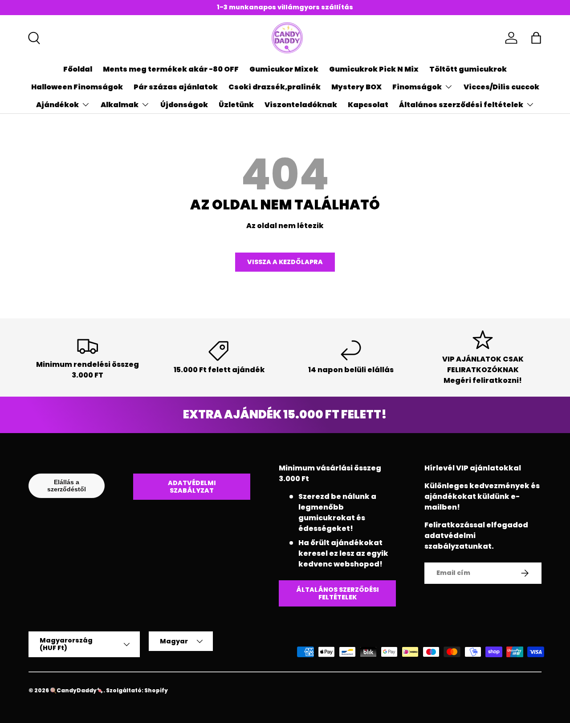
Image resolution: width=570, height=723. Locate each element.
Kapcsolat (368, 105)
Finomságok (417, 87)
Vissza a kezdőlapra (285, 261)
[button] (536, 38)
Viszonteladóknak (301, 105)
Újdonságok (184, 105)
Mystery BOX (356, 87)
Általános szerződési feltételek (461, 105)
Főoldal (77, 69)
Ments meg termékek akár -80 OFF (171, 69)
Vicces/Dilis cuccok (501, 87)
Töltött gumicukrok (468, 69)
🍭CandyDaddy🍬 (76, 690)
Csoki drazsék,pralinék (274, 87)
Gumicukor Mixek (283, 69)
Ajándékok (57, 105)
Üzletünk (236, 105)
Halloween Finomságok (77, 87)
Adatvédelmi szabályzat (192, 486)
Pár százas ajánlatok (176, 87)
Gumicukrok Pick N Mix (374, 69)
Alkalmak (119, 105)
